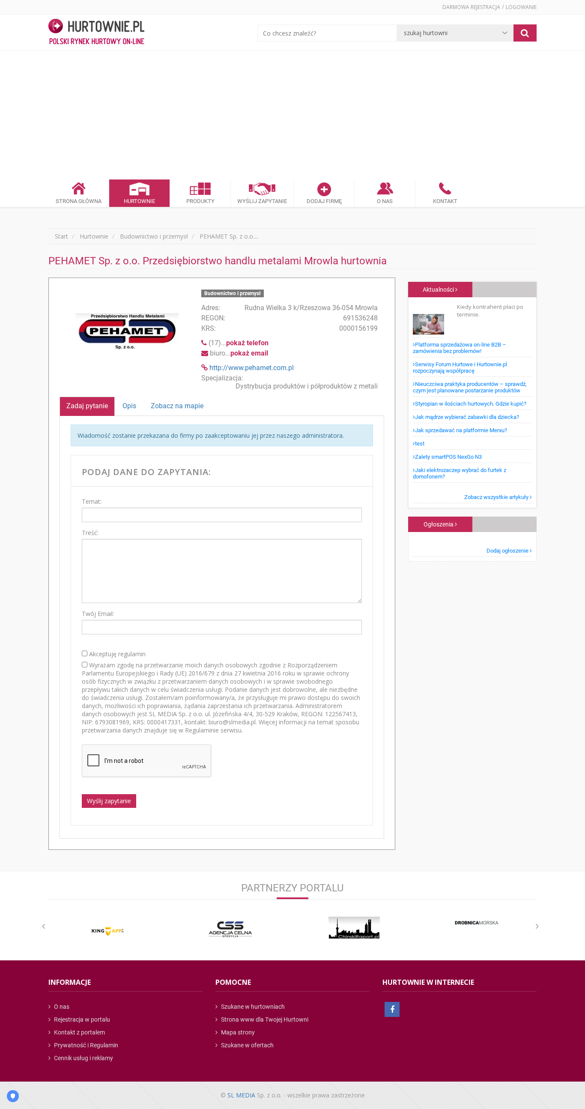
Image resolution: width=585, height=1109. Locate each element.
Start (61, 236)
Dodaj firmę (324, 201)
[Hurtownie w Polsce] (96, 33)
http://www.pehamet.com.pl (251, 368)
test (419, 443)
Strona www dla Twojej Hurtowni (264, 1019)
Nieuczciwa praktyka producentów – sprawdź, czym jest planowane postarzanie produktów (470, 387)
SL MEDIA (241, 1095)
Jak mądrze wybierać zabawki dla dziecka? (467, 417)
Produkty (200, 201)
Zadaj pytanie (87, 406)
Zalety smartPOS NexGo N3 (448, 457)
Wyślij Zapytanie (262, 201)
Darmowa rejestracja (471, 7)
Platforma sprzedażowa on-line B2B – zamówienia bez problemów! (459, 347)
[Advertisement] (292, 115)
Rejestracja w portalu (81, 1019)
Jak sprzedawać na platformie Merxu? (461, 430)
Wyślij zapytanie (109, 801)
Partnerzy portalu (292, 888)
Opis (129, 406)
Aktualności (439, 289)
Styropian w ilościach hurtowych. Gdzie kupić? (470, 404)
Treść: (90, 533)
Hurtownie (139, 201)
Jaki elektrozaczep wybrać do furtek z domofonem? (459, 473)
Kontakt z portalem (79, 1032)
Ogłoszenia (439, 524)
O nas (61, 1006)
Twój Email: (98, 614)
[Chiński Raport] (354, 928)
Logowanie (521, 7)
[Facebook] (392, 1009)
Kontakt (445, 201)
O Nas (385, 201)
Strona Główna (78, 201)
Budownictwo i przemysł (154, 236)
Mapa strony (237, 1032)
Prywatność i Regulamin (85, 1045)
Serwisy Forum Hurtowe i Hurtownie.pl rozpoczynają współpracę (460, 367)
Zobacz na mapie (177, 406)
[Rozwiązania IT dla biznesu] (107, 931)
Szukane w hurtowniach (252, 1006)
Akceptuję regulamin (116, 654)
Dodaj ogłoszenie (508, 550)
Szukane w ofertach (247, 1045)
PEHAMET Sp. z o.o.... (229, 236)
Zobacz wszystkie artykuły (497, 497)
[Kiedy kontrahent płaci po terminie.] (428, 320)
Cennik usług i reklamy (83, 1058)
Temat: (91, 501)
